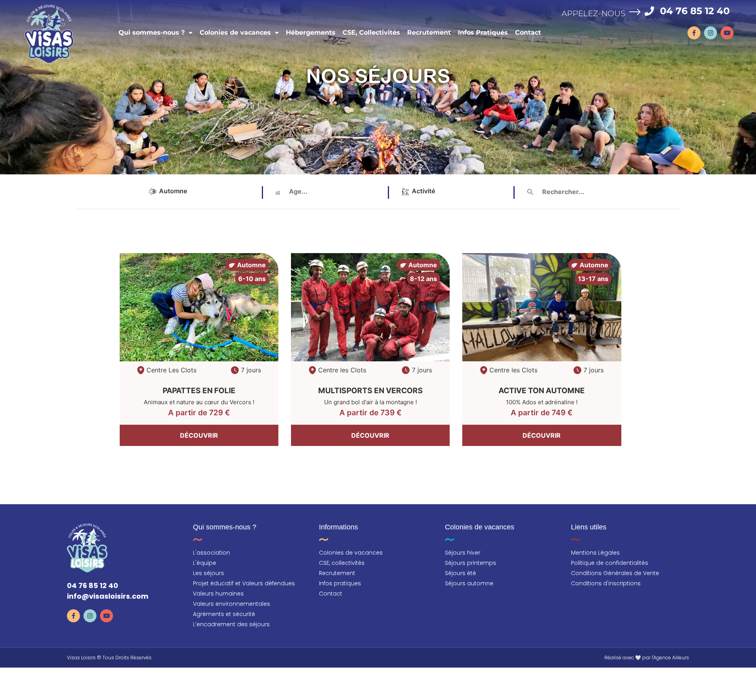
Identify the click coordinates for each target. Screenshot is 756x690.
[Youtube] (727, 32)
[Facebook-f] (693, 32)
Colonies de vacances (235, 32)
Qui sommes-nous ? (152, 32)
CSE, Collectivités (371, 32)
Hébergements (310, 32)
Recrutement (429, 32)
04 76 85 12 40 (695, 11)
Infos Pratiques (483, 32)
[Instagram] (710, 32)
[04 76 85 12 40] (649, 11)
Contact (528, 32)
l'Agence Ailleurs (670, 657)
